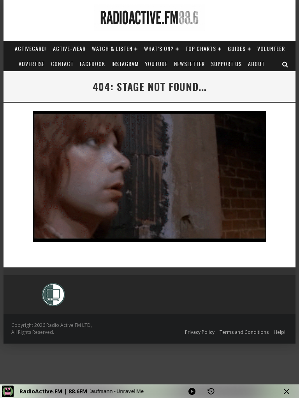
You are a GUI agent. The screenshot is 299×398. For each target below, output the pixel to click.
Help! (279, 332)
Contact (62, 63)
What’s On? (159, 48)
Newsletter (189, 63)
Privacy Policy (200, 332)
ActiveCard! (31, 48)
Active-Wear (69, 48)
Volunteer (271, 48)
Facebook (92, 63)
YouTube (156, 63)
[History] (211, 391)
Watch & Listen (112, 48)
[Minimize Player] (286, 391)
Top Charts (200, 48)
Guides (237, 48)
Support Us (226, 63)
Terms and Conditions (244, 332)
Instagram (125, 63)
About (256, 63)
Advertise (32, 63)
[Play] (192, 391)
